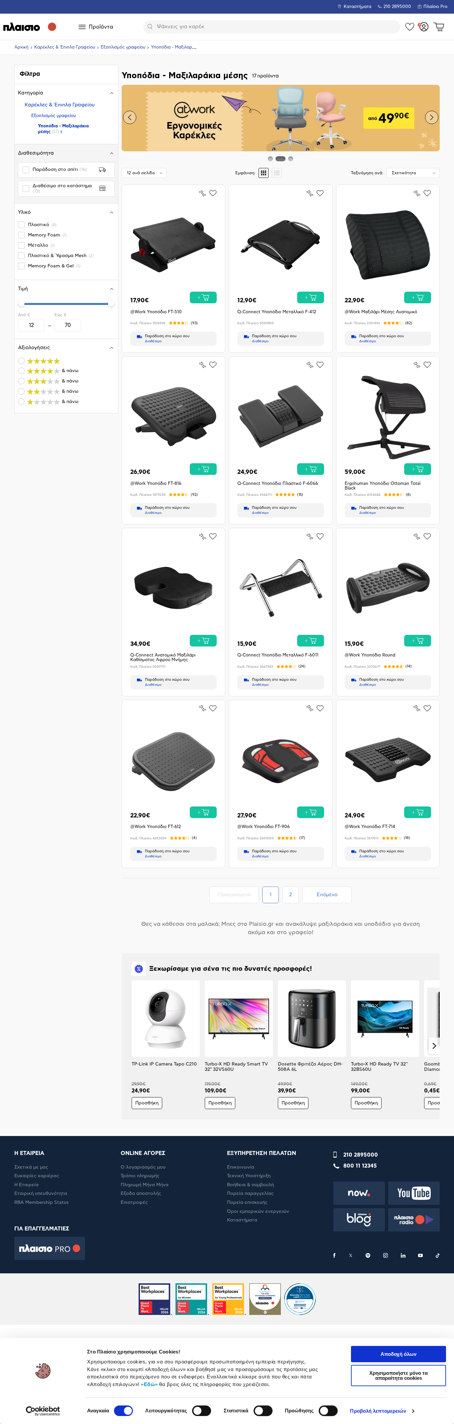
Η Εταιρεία (26, 1185)
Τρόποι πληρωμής (140, 1176)
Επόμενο (327, 894)
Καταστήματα (357, 7)
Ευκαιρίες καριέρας (36, 1176)
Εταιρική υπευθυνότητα (40, 1193)
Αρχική (21, 47)
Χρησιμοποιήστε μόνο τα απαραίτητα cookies (398, 1375)
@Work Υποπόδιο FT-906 (263, 827)
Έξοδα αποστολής (141, 1193)
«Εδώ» (149, 1384)
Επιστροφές (134, 1202)
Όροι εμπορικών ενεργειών (258, 1211)
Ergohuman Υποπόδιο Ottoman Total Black (382, 486)
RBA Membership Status (41, 1202)
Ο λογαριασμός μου (143, 1167)
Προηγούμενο (238, 894)
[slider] (21, 303)
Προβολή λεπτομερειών (378, 1411)
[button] (129, 117)
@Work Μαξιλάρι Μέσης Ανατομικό (381, 312)
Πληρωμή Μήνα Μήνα (145, 1185)
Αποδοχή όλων (398, 1354)
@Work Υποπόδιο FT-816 (155, 484)
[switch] (201, 1410)
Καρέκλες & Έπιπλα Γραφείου (64, 47)
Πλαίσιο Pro (435, 7)
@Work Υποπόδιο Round (370, 655)
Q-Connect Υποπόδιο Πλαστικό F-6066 (277, 484)
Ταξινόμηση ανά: (367, 173)
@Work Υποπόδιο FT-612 (155, 827)
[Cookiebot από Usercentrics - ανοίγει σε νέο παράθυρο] (43, 1411)
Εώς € (60, 315)
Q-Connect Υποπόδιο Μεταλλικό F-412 (276, 312)
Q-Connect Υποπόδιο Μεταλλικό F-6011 (277, 655)
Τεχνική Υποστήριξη (249, 1176)
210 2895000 (360, 1155)
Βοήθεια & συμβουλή (250, 1185)
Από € (24, 315)
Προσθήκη (147, 1103)
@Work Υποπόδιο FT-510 (156, 312)
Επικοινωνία (240, 1167)
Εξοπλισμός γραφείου (123, 47)
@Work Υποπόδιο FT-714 (370, 827)
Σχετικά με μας (31, 1167)
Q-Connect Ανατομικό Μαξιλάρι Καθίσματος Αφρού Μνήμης (162, 657)
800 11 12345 (360, 1166)
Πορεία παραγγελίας (250, 1193)
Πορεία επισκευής (247, 1202)
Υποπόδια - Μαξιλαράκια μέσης (63, 129)
